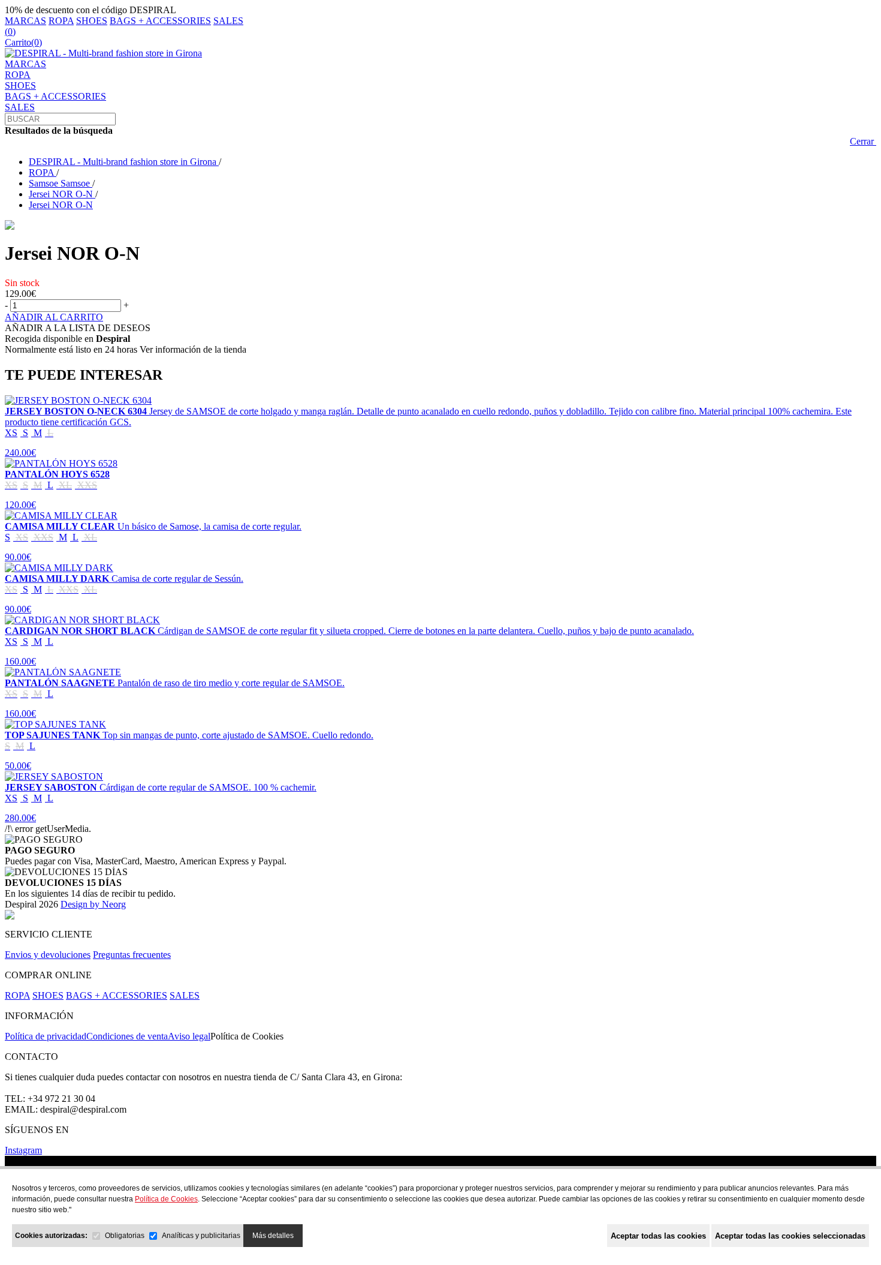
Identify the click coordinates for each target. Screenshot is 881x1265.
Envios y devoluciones (47, 954)
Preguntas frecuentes (132, 954)
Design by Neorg (93, 904)
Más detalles (273, 1235)
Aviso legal (189, 1036)
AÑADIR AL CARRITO (54, 317)
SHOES (91, 21)
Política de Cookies (246, 1036)
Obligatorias (124, 1235)
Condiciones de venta (127, 1036)
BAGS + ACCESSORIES (160, 21)
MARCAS (25, 21)
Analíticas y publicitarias (201, 1235)
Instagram (23, 1150)
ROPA (61, 21)
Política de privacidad (45, 1036)
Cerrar (863, 141)
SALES (228, 21)
